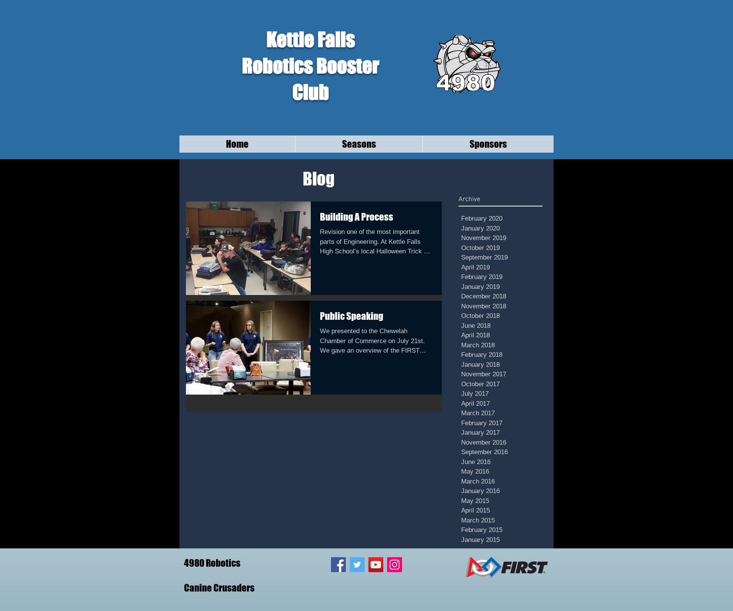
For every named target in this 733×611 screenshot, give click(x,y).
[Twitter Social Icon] (357, 564)
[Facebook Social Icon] (338, 564)
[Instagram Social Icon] (394, 564)
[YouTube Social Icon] (375, 564)
